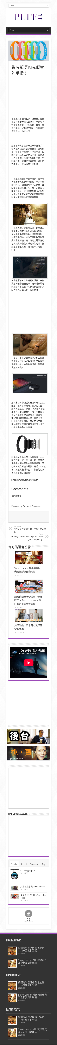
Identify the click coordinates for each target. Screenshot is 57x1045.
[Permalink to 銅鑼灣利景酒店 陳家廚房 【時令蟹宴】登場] (12, 951)
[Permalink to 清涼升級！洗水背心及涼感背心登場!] (29, 615)
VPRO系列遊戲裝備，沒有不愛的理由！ (30, 529)
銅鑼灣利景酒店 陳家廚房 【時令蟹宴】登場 (31, 949)
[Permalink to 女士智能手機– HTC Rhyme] (15, 888)
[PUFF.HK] (28, 19)
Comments (34, 864)
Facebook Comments (32, 506)
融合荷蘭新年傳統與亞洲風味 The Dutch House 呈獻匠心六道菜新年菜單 (28, 600)
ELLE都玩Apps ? (27, 870)
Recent (24, 864)
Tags (44, 864)
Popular (14, 864)
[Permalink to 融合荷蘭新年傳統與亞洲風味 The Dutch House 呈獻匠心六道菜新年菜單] (29, 586)
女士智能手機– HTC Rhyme (32, 886)
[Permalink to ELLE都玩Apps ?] (15, 875)
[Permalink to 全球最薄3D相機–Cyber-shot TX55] (15, 896)
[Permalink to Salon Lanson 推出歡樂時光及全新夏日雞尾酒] (29, 557)
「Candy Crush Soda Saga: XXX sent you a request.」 (26, 537)
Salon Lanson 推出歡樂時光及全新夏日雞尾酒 (32, 961)
